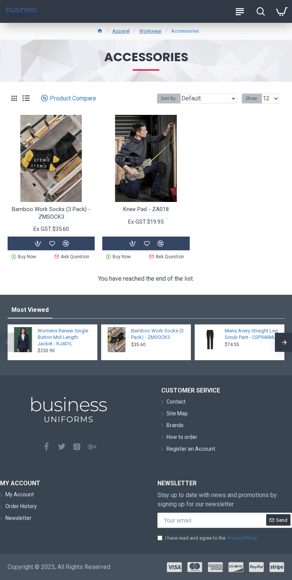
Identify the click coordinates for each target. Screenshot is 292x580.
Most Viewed (30, 309)
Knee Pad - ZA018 (146, 209)
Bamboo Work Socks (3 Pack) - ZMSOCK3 (51, 213)
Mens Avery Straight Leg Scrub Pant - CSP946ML (251, 334)
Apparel (121, 31)
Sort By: (169, 98)
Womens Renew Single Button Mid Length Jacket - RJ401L (63, 337)
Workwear (150, 31)
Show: (252, 98)
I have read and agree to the (211, 538)
